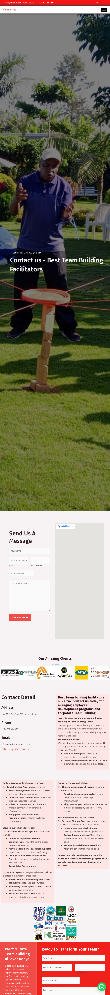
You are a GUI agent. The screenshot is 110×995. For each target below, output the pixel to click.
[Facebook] (92, 3)
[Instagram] (97, 3)
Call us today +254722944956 (15, 749)
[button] (4, 673)
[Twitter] (102, 3)
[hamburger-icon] (104, 10)
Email (11, 565)
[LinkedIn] (107, 3)
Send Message (20, 617)
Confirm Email (37, 565)
